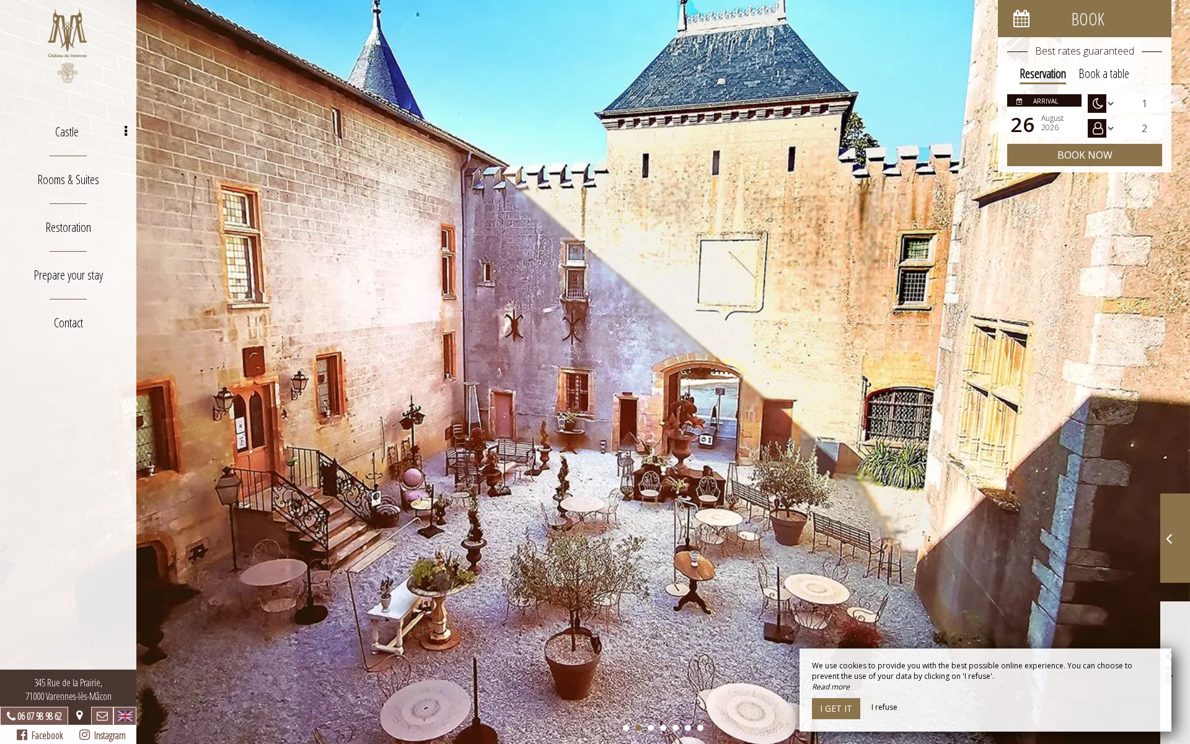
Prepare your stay (68, 275)
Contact (68, 322)
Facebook (45, 735)
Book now (1085, 155)
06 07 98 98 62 (39, 716)
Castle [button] (67, 131)
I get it (836, 708)
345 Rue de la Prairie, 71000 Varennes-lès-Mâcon (68, 689)
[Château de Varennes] (68, 46)
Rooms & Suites (68, 179)
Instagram (108, 735)
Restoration (68, 227)
